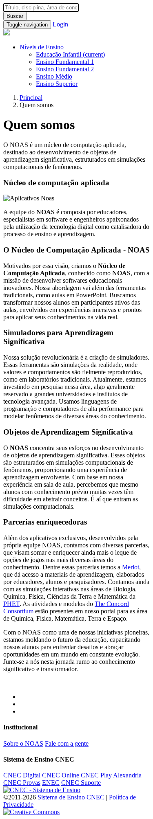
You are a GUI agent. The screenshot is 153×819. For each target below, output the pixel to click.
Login (60, 24)
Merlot (130, 567)
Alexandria (127, 775)
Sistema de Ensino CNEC (71, 797)
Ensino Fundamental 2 (65, 69)
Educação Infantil (70, 54)
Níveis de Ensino (42, 47)
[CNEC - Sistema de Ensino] (41, 789)
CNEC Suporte (81, 782)
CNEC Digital (21, 775)
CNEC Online (60, 775)
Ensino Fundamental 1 (65, 61)
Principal (31, 97)
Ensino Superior (57, 83)
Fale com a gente (67, 743)
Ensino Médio (54, 76)
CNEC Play (96, 775)
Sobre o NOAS (23, 743)
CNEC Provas (21, 782)
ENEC (51, 782)
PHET (11, 603)
